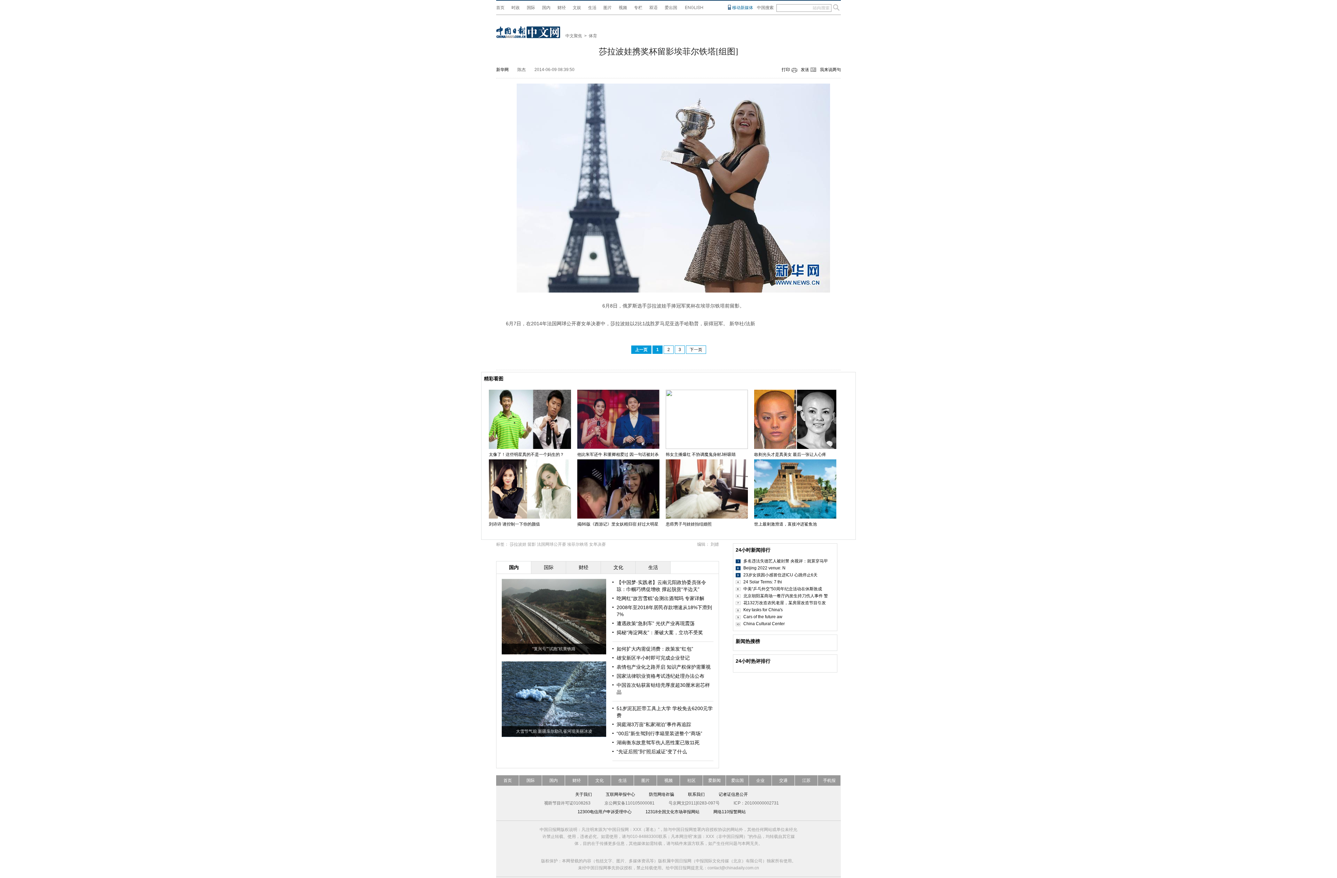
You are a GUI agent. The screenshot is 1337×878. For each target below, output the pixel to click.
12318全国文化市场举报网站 (672, 811)
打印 (786, 69)
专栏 (638, 7)
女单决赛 (597, 544)
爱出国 (671, 7)
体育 (593, 35)
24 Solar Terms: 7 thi (762, 582)
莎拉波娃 (518, 544)
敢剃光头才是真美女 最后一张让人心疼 (790, 454)
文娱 (577, 7)
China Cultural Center (764, 623)
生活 (592, 7)
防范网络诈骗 (661, 794)
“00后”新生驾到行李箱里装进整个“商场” (659, 733)
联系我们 (696, 794)
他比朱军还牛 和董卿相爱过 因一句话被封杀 (618, 454)
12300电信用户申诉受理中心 (605, 811)
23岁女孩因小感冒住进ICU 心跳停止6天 (780, 575)
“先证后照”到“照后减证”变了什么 (652, 751)
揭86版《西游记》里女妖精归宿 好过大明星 (617, 524)
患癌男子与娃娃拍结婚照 (689, 524)
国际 (531, 7)
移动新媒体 (742, 7)
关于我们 (583, 794)
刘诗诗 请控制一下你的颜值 (514, 524)
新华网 (502, 69)
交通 (783, 780)
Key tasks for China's (763, 609)
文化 (599, 780)
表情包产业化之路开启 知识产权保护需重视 (664, 667)
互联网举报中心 (620, 794)
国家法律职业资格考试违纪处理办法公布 (660, 676)
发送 (805, 69)
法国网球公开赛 (551, 544)
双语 (653, 7)
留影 (531, 544)
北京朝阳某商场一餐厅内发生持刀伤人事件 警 (785, 595)
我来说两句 (830, 69)
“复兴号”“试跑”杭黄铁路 (554, 648)
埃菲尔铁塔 (577, 544)
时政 (515, 7)
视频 (623, 7)
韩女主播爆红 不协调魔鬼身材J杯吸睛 (701, 454)
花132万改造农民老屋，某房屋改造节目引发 (784, 602)
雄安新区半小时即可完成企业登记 (653, 658)
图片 (607, 7)
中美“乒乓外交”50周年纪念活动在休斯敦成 (782, 588)
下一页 (696, 349)
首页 (500, 7)
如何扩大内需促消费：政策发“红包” (655, 649)
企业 (760, 780)
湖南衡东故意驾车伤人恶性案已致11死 (658, 742)
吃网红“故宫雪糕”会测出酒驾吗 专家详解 (660, 598)
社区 (691, 780)
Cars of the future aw (762, 616)
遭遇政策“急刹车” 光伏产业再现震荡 (656, 623)
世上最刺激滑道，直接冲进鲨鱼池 (785, 524)
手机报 (829, 780)
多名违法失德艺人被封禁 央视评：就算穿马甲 (785, 561)
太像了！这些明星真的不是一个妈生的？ (526, 454)
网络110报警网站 (729, 811)
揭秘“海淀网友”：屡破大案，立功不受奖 (660, 632)
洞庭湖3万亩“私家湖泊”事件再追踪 (654, 724)
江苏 (806, 780)
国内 (546, 7)
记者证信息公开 (733, 794)
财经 (561, 7)
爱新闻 (714, 780)
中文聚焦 (573, 35)
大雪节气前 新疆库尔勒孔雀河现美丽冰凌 (554, 731)
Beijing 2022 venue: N (764, 568)
